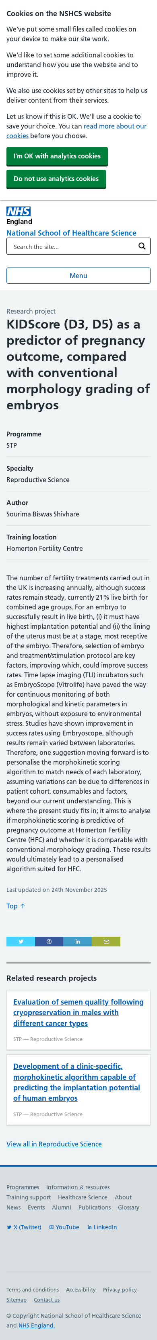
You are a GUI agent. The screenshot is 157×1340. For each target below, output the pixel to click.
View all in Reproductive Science (54, 1144)
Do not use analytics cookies (56, 179)
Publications (94, 1207)
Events (36, 1207)
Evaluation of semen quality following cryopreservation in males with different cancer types (78, 1012)
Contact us (47, 1299)
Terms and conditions (32, 1289)
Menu (78, 276)
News (13, 1207)
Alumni (61, 1207)
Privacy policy (120, 1289)
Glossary (128, 1207)
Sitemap (16, 1299)
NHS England (36, 1325)
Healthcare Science (82, 1197)
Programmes (22, 1187)
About (123, 1197)
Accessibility (81, 1289)
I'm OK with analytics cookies (57, 156)
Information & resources (77, 1187)
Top (12, 906)
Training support (28, 1197)
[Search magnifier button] (142, 246)
